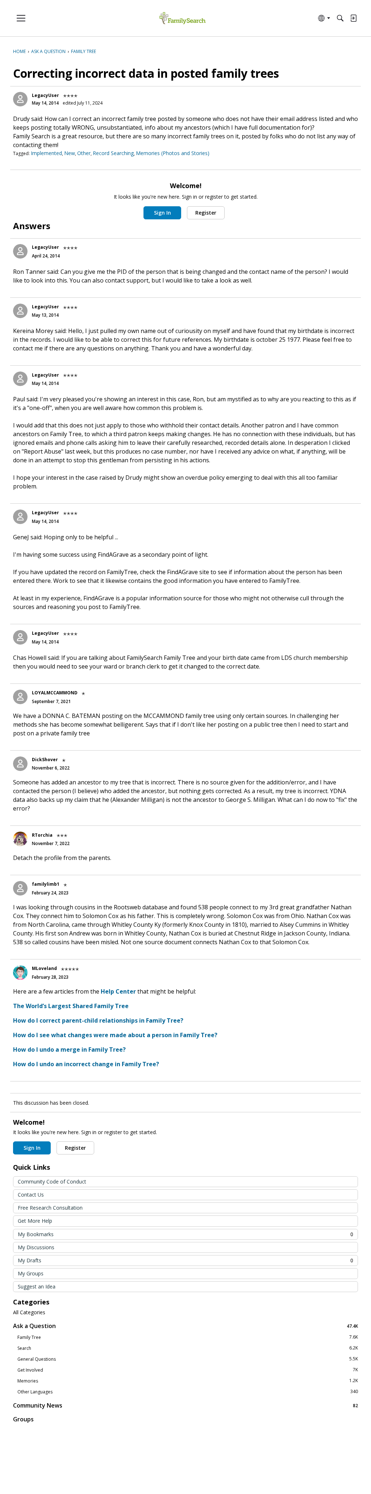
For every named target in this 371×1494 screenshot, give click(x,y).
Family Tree (187, 1337)
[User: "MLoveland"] (20, 972)
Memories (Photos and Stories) (172, 153)
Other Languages (187, 1391)
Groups (23, 1419)
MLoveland (44, 968)
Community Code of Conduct (52, 1181)
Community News (185, 1405)
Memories (187, 1380)
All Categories (29, 1312)
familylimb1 (45, 884)
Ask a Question (185, 1325)
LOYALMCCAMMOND (55, 693)
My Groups (30, 1273)
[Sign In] (353, 18)
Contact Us (31, 1194)
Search (187, 1348)
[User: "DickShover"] (20, 763)
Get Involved (187, 1370)
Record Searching (113, 153)
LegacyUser (45, 95)
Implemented (46, 153)
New (69, 153)
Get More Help (35, 1220)
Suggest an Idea (36, 1286)
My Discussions (36, 1247)
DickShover (45, 759)
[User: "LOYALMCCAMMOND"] (20, 697)
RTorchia (42, 835)
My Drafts (185, 1260)
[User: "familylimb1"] (20, 888)
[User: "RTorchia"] (20, 839)
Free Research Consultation (50, 1207)
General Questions (187, 1359)
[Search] (340, 18)
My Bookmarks (185, 1234)
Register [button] (205, 212)
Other (84, 153)
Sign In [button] (162, 212)
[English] (182, 18)
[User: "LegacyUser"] (20, 99)
